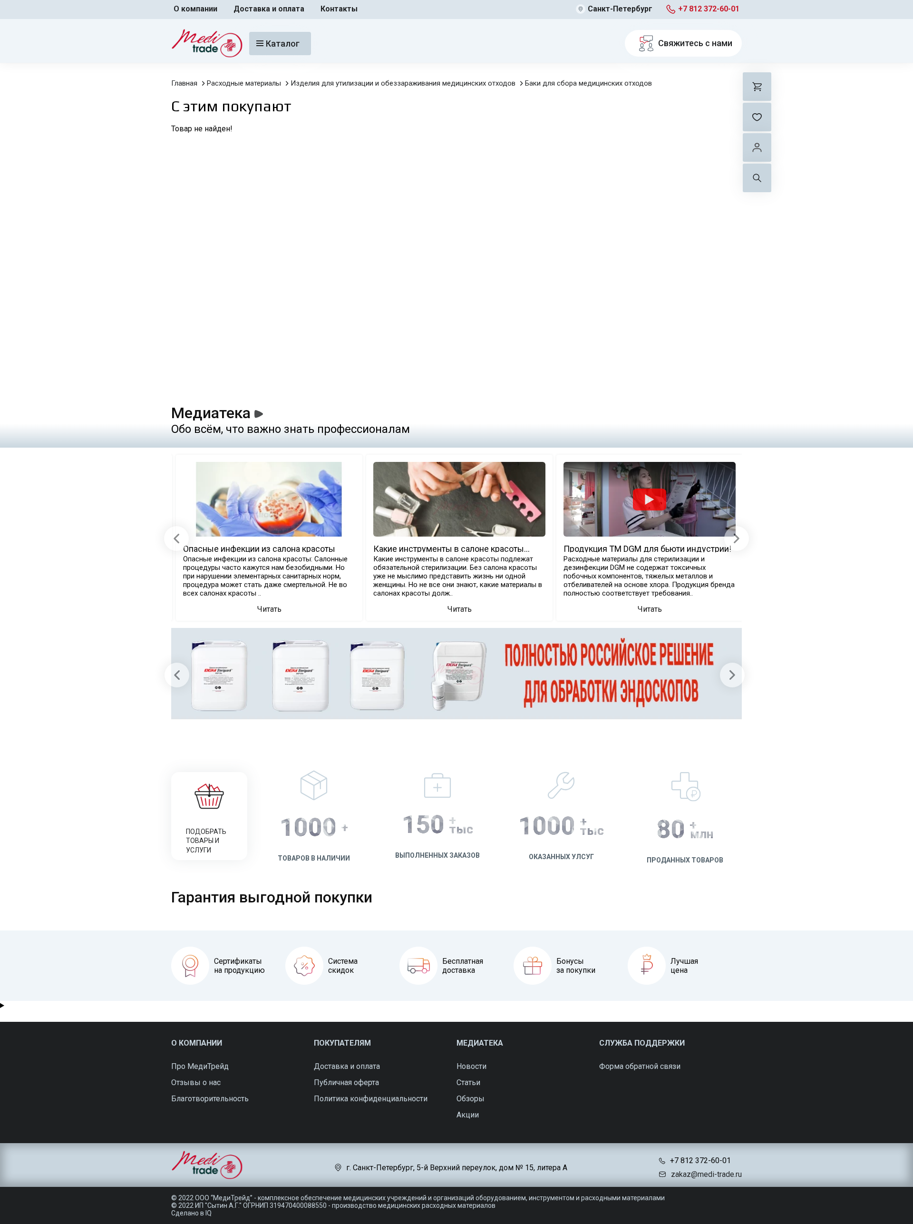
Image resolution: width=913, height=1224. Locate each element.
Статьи (468, 1082)
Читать (269, 609)
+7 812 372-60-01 (708, 8)
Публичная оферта (346, 1082)
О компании (195, 8)
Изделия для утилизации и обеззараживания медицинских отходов (403, 83)
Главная (184, 83)
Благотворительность (210, 1098)
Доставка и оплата (268, 8)
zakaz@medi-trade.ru (706, 1174)
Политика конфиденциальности (370, 1098)
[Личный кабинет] (757, 147)
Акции (467, 1114)
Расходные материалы (244, 83)
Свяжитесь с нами (695, 43)
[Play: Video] (649, 499)
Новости (471, 1066)
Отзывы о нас (196, 1082)
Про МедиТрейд (200, 1066)
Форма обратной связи (639, 1066)
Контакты (339, 8)
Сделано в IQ (191, 1213)
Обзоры (470, 1098)
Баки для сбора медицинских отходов (588, 83)
